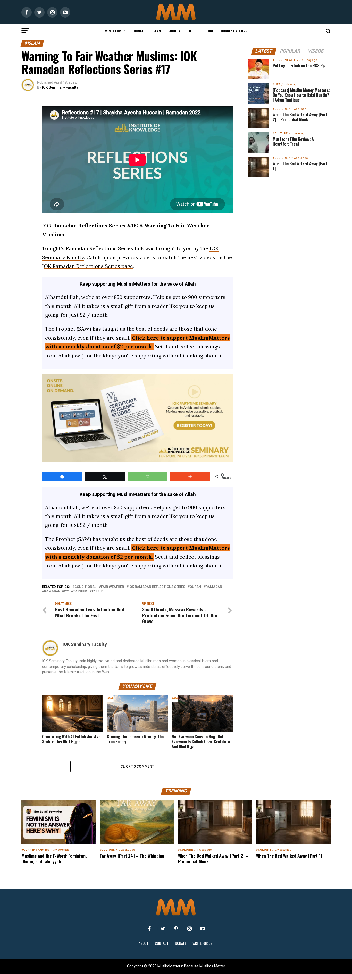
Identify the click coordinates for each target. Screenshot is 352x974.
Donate (139, 30)
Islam (156, 30)
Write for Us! (116, 30)
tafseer (80, 591)
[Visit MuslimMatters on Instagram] (189, 929)
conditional (85, 587)
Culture (207, 30)
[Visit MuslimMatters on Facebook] (149, 929)
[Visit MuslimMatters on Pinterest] (176, 929)
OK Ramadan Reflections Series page (88, 266)
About (144, 943)
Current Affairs (234, 30)
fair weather (112, 587)
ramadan (214, 587)
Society (174, 30)
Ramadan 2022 (56, 591)
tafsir (97, 591)
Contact (162, 943)
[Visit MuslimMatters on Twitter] (162, 929)
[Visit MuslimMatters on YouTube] (203, 929)
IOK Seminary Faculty (60, 87)
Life (190, 30)
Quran (195, 587)
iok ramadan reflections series (157, 587)
